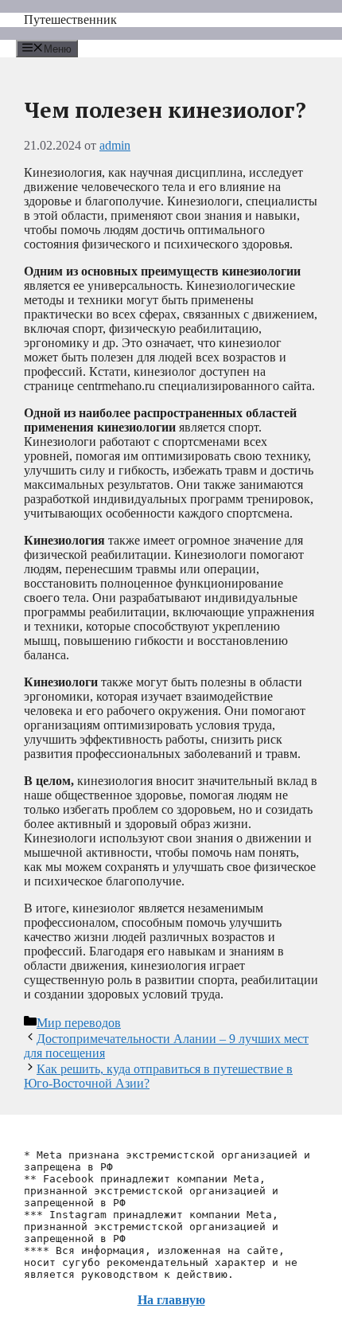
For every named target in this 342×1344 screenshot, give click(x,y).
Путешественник (70, 19)
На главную (171, 1300)
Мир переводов (79, 1022)
